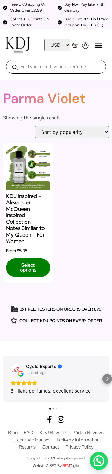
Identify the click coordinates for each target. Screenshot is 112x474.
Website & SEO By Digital (56, 465)
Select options (28, 267)
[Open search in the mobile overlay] (56, 67)
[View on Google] (16, 369)
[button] (99, 45)
